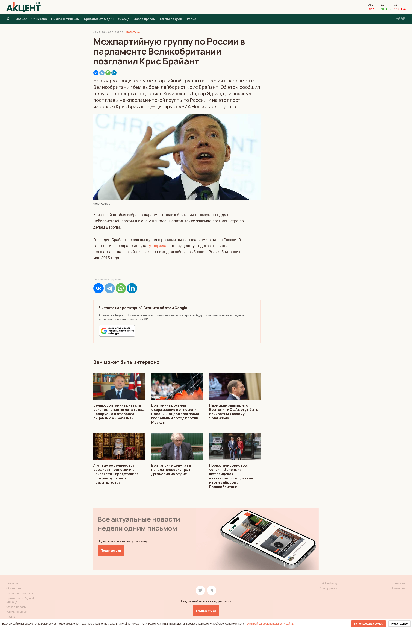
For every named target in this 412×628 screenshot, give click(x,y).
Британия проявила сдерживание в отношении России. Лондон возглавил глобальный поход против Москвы (175, 414)
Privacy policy (328, 588)
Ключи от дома (171, 19)
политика (133, 32)
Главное (21, 19)
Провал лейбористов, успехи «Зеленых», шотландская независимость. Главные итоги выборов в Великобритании (231, 476)
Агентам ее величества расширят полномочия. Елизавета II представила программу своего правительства (116, 474)
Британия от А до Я (99, 19)
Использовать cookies (368, 623)
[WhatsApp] (108, 72)
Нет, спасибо (399, 623)
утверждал (159, 246)
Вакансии (399, 588)
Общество (39, 19)
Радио (191, 19)
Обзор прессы (145, 19)
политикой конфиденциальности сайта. (269, 623)
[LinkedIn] (114, 72)
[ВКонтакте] (95, 72)
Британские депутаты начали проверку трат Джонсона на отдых (171, 469)
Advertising (329, 583)
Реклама (400, 583)
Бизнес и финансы (65, 19)
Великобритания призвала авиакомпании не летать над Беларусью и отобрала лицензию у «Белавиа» (119, 411)
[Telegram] (102, 72)
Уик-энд (123, 19)
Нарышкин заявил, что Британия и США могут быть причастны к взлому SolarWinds (233, 411)
